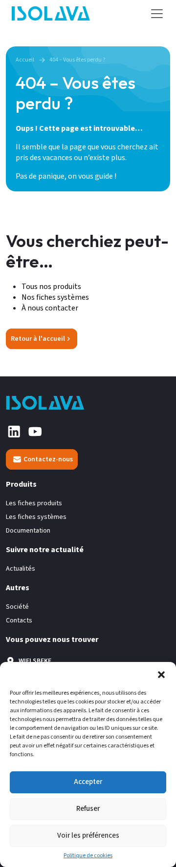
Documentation (28, 531)
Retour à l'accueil (38, 339)
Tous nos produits (52, 286)
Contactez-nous (48, 459)
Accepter (88, 782)
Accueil (25, 60)
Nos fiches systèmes (55, 297)
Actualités (20, 569)
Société (17, 607)
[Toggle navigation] (157, 13)
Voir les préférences (88, 835)
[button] (161, 674)
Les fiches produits (34, 503)
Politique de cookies (88, 856)
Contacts (19, 620)
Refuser (88, 809)
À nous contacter (50, 308)
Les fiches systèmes (36, 517)
